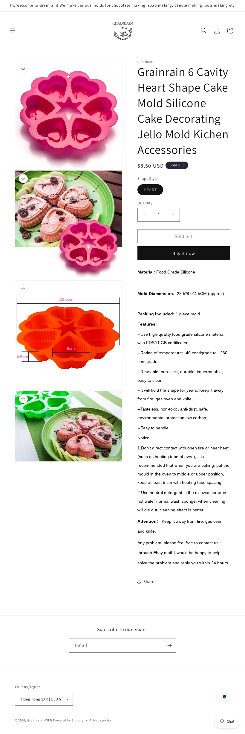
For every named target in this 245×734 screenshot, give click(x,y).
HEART (153, 191)
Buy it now (183, 253)
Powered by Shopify (68, 720)
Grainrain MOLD (39, 720)
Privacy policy (100, 720)
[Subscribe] (169, 646)
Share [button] (148, 581)
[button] (12, 30)
